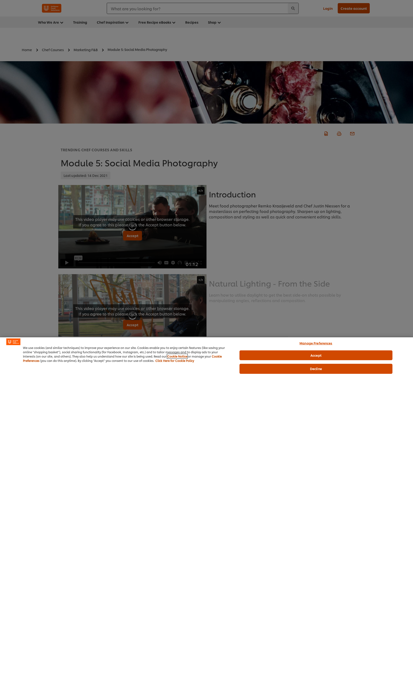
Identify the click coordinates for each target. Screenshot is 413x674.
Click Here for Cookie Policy (174, 361)
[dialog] (206, 505)
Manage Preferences (315, 343)
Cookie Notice (177, 356)
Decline (316, 368)
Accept (315, 355)
